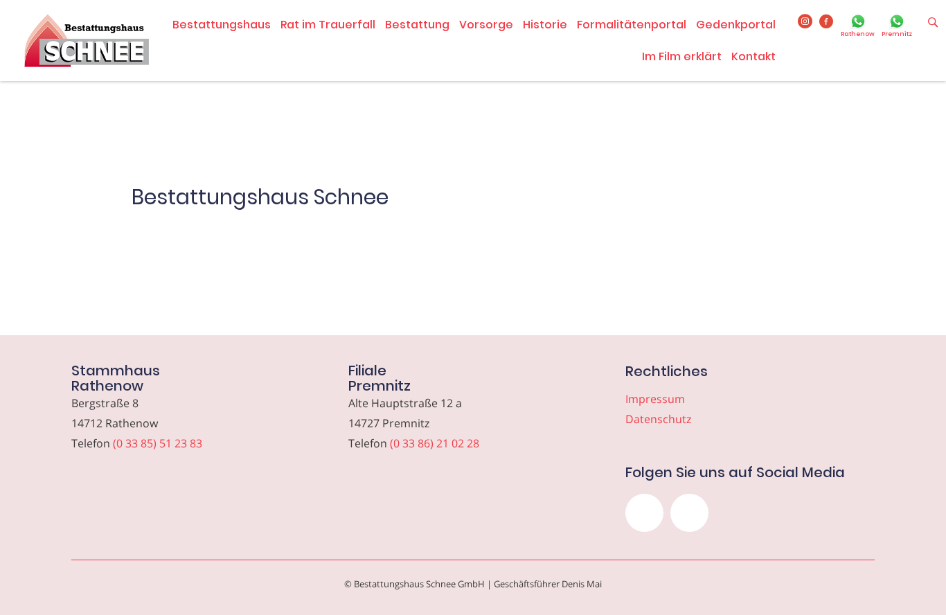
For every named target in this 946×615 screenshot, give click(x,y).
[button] (644, 513)
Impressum (655, 399)
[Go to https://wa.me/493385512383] (858, 27)
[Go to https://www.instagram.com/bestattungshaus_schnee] (805, 22)
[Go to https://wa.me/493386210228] (897, 27)
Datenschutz (658, 419)
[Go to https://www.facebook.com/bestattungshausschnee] (826, 22)
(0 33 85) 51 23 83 (157, 443)
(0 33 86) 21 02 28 (434, 443)
